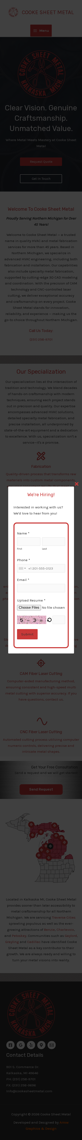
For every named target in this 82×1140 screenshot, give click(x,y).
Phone (22, 560)
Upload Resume (30, 600)
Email (22, 580)
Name (22, 533)
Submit (27, 634)
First (19, 548)
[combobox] (22, 568)
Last (44, 548)
